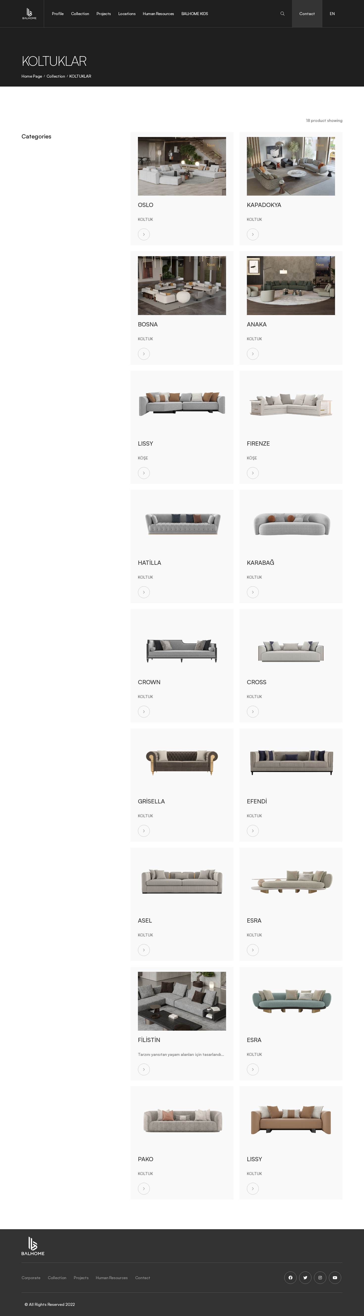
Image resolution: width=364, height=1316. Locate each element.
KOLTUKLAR (80, 76)
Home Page (32, 76)
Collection (80, 13)
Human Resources (158, 13)
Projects (104, 13)
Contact (307, 13)
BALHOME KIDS (195, 13)
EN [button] (332, 13)
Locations (127, 13)
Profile (58, 13)
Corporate (31, 1277)
